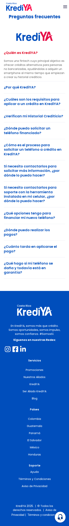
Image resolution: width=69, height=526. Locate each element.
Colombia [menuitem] (34, 419)
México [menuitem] (34, 447)
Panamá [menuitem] (34, 433)
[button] (34, 53)
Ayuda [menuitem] (34, 472)
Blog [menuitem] (34, 398)
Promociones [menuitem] (34, 370)
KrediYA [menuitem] (34, 384)
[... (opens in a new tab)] (8, 349)
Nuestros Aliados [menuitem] (34, 377)
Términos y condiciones (42, 515)
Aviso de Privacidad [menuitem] (34, 486)
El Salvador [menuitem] (34, 440)
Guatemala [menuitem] (34, 426)
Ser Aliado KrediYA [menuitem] (34, 391)
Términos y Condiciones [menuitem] (34, 479)
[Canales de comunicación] (60, 517)
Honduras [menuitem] (34, 454)
